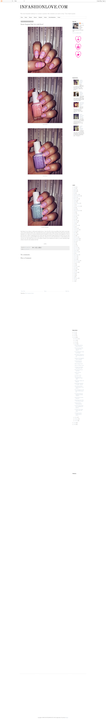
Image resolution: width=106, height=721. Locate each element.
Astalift (75, 187)
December (76, 338)
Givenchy (75, 222)
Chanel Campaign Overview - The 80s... (81, 93)
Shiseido (75, 245)
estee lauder (76, 272)
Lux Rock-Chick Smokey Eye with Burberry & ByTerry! (79, 406)
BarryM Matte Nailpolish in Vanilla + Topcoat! (79, 384)
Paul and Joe (76, 237)
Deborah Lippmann (77, 210)
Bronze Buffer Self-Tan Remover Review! (79, 346)
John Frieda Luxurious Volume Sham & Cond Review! (79, 387)
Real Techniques (76, 240)
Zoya (74, 265)
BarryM (75, 191)
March (76, 417)
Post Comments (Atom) (29, 293)
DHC (74, 207)
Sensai (75, 244)
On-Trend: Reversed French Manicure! (78, 361)
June (76, 340)
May (76, 342)
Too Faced (75, 257)
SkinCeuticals (76, 248)
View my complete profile (76, 32)
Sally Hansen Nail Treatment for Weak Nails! (78, 377)
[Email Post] (33, 247)
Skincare (30, 17)
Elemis (75, 216)
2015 (75, 335)
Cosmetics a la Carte (77, 206)
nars (74, 275)
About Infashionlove (52, 17)
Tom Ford (75, 256)
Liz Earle (75, 231)
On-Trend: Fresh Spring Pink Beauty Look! (79, 368)
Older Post (67, 291)
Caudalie (75, 200)
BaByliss (75, 190)
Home (22, 17)
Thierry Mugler (76, 254)
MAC (75, 232)
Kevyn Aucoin (76, 225)
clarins (75, 267)
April (76, 343)
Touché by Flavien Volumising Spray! (78, 403)
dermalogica (76, 269)
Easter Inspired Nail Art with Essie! (79, 370)
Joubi (74, 223)
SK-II (75, 242)
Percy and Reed (76, 238)
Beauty (26, 17)
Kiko (74, 226)
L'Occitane (75, 228)
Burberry (75, 197)
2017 (75, 332)
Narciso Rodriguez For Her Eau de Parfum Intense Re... (79, 390)
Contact (59, 17)
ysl (74, 281)
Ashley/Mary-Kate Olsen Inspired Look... (81, 104)
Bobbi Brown (76, 194)
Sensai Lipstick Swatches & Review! (79, 398)
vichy (74, 279)
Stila (74, 253)
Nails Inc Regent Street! (79, 363)
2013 (75, 422)
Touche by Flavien (77, 260)
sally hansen (76, 278)
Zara (74, 263)
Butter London (76, 198)
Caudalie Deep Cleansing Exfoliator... (81, 128)
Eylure (75, 219)
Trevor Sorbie (76, 262)
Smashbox (75, 250)
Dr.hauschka (76, 215)
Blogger (66, 717)
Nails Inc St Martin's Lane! (79, 365)
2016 (75, 333)
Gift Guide (75, 220)
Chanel (75, 201)
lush (74, 273)
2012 (75, 424)
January (76, 420)
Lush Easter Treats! (78, 375)
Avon (74, 188)
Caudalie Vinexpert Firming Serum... (81, 82)
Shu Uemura (76, 247)
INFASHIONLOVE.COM (44, 7)
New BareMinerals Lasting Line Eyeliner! (79, 352)
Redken (75, 241)
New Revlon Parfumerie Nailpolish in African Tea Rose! (79, 394)
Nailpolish (40, 17)
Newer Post (23, 291)
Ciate (74, 204)
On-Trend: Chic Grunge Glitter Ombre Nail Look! (79, 410)
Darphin (75, 209)
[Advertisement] (79, 68)
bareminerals (76, 266)
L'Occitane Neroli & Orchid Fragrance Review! (78, 414)
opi (74, 276)
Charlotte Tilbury (76, 203)
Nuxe (74, 235)
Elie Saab (75, 217)
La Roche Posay (76, 229)
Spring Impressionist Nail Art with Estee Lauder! (79, 401)
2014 (75, 337)
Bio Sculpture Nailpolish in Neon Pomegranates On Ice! (79, 355)
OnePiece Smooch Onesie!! (78, 373)
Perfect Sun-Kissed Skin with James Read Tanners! (79, 349)
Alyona (82, 23)
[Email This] (35, 247)
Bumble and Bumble (77, 195)
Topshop (75, 259)
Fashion (45, 17)
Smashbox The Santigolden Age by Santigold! (79, 359)
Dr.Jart (75, 213)
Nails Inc (75, 234)
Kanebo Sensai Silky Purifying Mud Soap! (81, 116)
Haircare (35, 17)
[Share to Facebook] (39, 247)
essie (24, 249)
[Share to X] (38, 247)
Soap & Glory (76, 251)
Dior (74, 212)
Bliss (74, 193)
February (76, 418)
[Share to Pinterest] (40, 247)
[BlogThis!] (36, 247)
